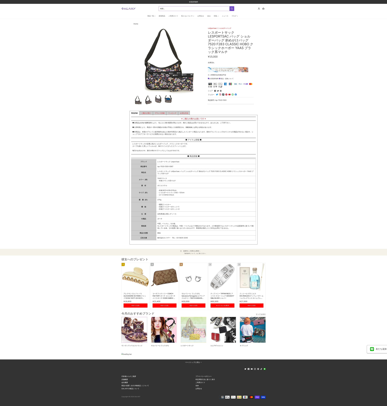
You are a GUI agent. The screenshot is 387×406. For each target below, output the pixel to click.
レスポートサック (187, 346)
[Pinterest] (258, 369)
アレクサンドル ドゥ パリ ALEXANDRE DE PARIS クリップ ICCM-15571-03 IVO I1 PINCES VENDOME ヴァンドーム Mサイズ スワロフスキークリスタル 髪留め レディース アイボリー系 (135, 296)
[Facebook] (248, 369)
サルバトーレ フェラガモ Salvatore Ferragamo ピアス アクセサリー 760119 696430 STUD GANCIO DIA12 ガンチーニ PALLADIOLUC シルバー (193, 296)
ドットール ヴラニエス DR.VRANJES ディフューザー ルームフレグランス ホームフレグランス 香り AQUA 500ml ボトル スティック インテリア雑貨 (251, 296)
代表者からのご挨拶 (128, 376)
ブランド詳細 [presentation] (159, 113)
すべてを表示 (261, 314)
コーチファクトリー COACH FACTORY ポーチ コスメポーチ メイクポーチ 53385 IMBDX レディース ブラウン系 (164, 296)
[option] (138, 100)
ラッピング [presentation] (172, 113)
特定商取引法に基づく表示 (205, 379)
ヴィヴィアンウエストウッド (131, 346)
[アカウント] (259, 8)
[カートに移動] (263, 8)
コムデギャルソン (216, 346)
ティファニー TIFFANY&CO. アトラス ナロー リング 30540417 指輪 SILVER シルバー (222, 296)
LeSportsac (212, 28)
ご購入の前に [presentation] (146, 113)
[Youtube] (252, 369)
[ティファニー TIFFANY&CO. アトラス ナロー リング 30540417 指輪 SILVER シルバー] (222, 277)
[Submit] (231, 8)
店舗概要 (124, 379)
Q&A (197, 386)
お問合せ (199, 389)
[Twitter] (245, 369)
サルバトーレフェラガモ (160, 346)
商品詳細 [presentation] (134, 113)
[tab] (134, 113)
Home (136, 24)
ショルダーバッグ (224, 28)
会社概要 (124, 382)
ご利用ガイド (200, 382)
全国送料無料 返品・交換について (222, 78)
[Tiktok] (261, 369)
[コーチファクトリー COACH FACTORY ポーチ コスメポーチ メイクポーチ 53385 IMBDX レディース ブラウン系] (164, 277)
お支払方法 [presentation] (184, 113)
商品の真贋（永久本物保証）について (135, 386)
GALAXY (137, 396)
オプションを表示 (222, 305)
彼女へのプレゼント (134, 259)
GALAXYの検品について (130, 389)
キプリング (244, 346)
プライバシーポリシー (204, 376)
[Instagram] (255, 369)
